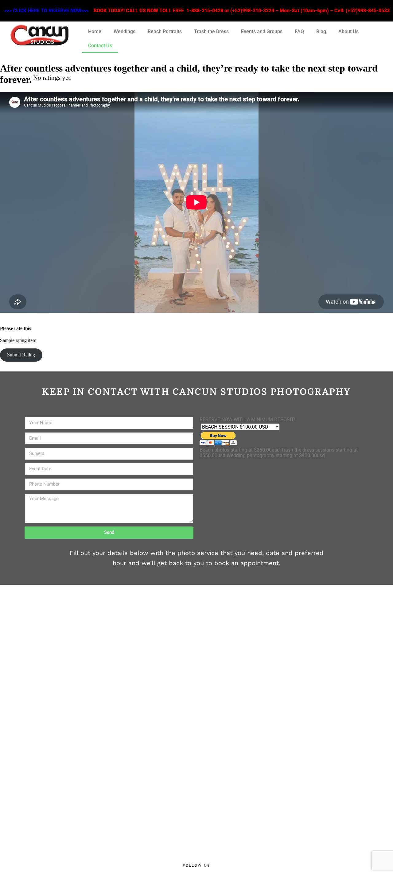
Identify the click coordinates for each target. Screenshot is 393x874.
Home (94, 31)
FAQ (299, 31)
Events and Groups (261, 31)
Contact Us (100, 46)
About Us (348, 31)
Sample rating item (18, 340)
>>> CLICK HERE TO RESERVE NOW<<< (46, 11)
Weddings (124, 31)
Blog (321, 31)
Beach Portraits (165, 31)
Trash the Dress (211, 31)
